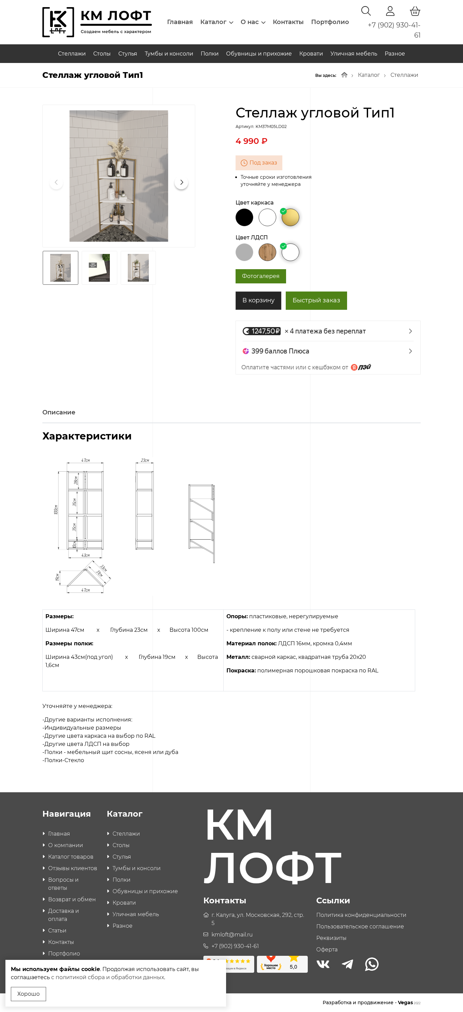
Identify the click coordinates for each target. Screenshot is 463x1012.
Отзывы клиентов (72, 868)
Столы (102, 53)
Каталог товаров (71, 857)
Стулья (127, 53)
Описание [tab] (58, 412)
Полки (210, 53)
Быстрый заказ (316, 300)
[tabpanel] (231, 599)
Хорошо (28, 994)
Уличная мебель (353, 53)
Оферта (327, 949)
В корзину (258, 300)
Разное (395, 53)
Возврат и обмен (72, 899)
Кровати (311, 53)
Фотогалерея (261, 276)
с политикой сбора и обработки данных (107, 977)
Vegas (409, 1002)
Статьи (57, 930)
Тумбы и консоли (169, 53)
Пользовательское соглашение (360, 926)
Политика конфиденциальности (361, 915)
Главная (180, 22)
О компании (65, 845)
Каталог (213, 22)
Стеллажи (72, 53)
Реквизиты (331, 938)
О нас (250, 22)
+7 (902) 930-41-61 (235, 946)
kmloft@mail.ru (232, 934)
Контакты (288, 22)
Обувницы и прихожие (259, 53)
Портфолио (330, 22)
